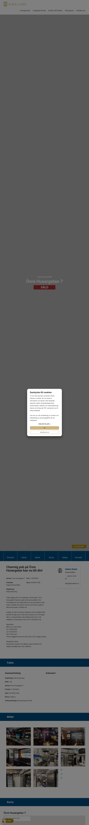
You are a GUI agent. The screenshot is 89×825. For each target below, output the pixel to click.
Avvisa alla (44, 432)
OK (44, 428)
